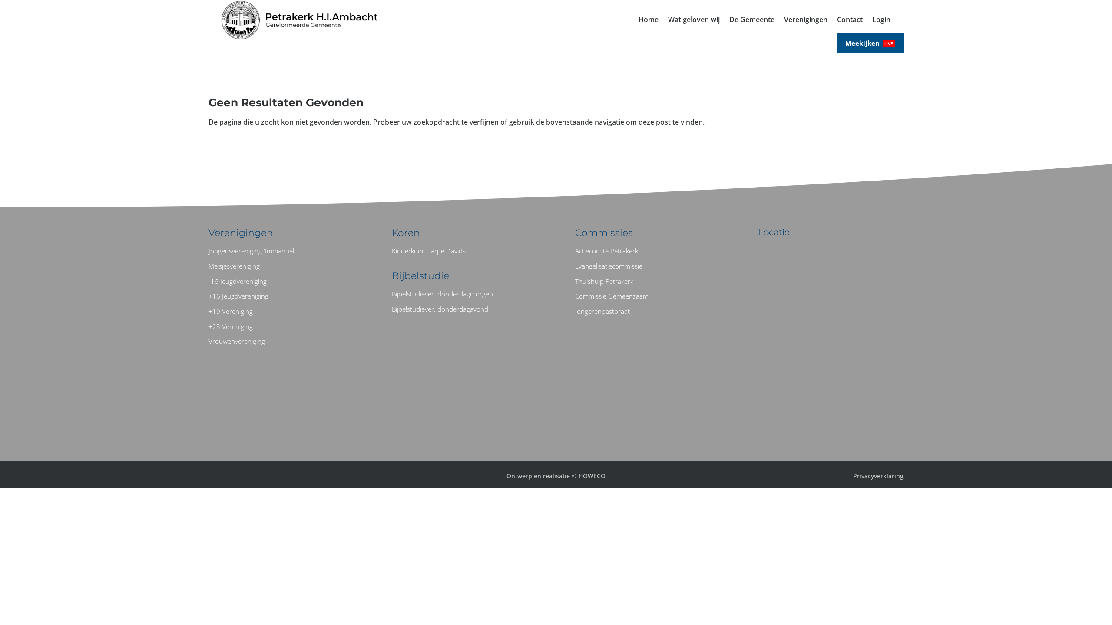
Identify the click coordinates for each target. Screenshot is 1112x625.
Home (649, 20)
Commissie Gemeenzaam (612, 296)
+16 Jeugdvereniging (238, 296)
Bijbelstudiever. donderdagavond (440, 309)
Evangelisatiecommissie (608, 266)
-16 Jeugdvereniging (237, 281)
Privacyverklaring (878, 476)
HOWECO (592, 476)
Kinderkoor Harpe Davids (429, 251)
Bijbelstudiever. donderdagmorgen (442, 293)
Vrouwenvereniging (236, 341)
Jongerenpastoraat (602, 311)
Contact (850, 20)
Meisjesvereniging (234, 266)
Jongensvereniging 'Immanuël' (251, 251)
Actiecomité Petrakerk (606, 251)
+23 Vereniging (230, 326)
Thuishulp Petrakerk (604, 281)
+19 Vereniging (230, 311)
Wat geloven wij (694, 20)
